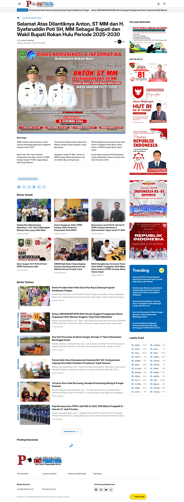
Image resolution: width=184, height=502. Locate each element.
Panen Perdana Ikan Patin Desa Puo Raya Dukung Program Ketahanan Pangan (83, 289)
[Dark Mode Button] (158, 3)
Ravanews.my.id (49, 489)
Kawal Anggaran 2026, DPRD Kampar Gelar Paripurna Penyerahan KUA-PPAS (68, 227)
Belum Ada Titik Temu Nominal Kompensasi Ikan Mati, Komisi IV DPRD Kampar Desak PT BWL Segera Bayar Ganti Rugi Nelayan (33, 158)
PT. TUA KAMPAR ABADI (31, 497)
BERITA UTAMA (18, 320)
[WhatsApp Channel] (111, 490)
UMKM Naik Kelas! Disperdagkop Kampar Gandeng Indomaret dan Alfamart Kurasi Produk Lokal (70, 266)
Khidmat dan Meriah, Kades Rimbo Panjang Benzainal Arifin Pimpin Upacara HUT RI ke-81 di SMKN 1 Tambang (147, 291)
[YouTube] (106, 490)
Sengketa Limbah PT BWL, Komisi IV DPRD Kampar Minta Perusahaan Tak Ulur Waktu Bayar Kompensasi (69, 157)
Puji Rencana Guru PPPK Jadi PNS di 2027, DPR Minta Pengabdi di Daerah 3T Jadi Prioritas (87, 407)
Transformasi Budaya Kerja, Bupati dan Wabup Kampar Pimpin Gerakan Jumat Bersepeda (70, 144)
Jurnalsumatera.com (25, 489)
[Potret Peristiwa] (40, 3)
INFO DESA (18, 364)
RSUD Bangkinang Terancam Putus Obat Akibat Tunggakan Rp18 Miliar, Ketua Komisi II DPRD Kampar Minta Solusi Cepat (108, 146)
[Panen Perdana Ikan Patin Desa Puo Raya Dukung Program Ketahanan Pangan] (35, 296)
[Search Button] (164, 3)
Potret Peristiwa (50, 497)
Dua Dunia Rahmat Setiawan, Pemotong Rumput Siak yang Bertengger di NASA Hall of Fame (146, 325)
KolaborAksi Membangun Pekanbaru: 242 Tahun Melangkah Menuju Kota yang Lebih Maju (33, 227)
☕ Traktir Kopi (138, 497)
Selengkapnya (70, 431)
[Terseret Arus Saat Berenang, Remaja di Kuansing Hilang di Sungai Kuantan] (35, 392)
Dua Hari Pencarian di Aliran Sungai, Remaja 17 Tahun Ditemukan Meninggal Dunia (86, 338)
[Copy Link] (44, 187)
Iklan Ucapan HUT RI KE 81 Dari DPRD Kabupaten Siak (32, 265)
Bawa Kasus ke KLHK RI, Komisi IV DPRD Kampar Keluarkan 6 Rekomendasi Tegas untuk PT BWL (108, 227)
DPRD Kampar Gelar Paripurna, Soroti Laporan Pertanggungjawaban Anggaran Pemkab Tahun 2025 (34, 144)
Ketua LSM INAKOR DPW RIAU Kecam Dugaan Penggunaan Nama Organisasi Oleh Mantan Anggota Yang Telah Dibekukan (92, 10)
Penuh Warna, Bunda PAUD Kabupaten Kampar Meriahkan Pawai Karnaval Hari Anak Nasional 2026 (108, 157)
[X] (24, 187)
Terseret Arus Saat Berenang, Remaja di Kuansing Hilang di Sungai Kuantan (87, 384)
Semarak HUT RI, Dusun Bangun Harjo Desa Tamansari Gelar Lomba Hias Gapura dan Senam (147, 279)
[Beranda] (18, 18)
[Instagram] (101, 490)
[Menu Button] (19, 3)
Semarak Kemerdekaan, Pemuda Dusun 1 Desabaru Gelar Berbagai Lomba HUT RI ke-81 (147, 303)
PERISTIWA (18, 341)
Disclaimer (98, 474)
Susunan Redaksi (49, 474)
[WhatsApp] (39, 187)
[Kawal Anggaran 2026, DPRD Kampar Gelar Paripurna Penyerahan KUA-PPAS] (71, 210)
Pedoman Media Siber (77, 474)
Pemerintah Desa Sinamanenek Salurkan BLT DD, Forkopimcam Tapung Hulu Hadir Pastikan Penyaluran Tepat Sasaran (86, 361)
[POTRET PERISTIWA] (40, 460)
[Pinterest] (34, 187)
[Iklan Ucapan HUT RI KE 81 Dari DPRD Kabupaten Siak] (34, 249)
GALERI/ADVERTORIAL (27, 179)
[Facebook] (19, 187)
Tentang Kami (22, 474)
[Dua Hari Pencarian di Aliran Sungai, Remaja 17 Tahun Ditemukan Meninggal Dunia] (35, 346)
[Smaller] (116, 42)
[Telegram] (29, 187)
